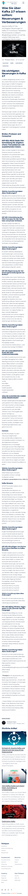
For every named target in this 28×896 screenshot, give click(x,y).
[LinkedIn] (2, 889)
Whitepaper (4, 880)
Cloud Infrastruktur (6, 868)
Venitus (14, 893)
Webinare (3, 878)
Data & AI (3, 862)
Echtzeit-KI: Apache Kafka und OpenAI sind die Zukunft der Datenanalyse (13, 750)
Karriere (17, 876)
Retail (16, 862)
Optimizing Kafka (8, 821)
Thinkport (5, 844)
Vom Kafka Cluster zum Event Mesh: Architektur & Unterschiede (13, 788)
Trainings (3, 876)
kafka (11, 63)
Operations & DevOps (6, 866)
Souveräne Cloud (5, 860)
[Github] (8, 889)
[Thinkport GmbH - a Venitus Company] (9, 3)
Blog (2, 882)
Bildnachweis (4, 852)
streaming (5, 66)
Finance (17, 860)
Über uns (17, 878)
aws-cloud (5, 63)
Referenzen (17, 880)
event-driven (19, 63)
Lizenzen (3, 850)
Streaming (4, 864)
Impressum (4, 846)
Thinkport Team (11, 722)
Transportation (18, 864)
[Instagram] (5, 889)
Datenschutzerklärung (7, 848)
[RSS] (11, 889)
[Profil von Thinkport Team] (4, 723)
